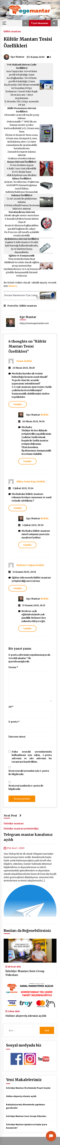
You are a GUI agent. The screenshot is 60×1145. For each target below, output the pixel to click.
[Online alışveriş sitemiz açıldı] (30, 995)
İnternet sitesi (16, 736)
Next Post (10, 815)
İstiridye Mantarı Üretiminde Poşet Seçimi (28, 1087)
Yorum (13, 667)
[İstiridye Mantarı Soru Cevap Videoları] (30, 951)
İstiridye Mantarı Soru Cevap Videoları (24, 973)
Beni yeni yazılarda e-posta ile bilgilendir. (25, 787)
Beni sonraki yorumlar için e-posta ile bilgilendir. (28, 772)
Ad (10, 706)
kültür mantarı (12, 31)
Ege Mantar (33, 414)
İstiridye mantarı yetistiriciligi (21, 828)
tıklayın (12, 285)
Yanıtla (18, 404)
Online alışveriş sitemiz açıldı (25, 1015)
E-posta (14, 721)
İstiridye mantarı (14, 823)
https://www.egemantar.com (34, 323)
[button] (25, 23)
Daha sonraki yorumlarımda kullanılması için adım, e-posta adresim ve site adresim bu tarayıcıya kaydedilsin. (32, 756)
